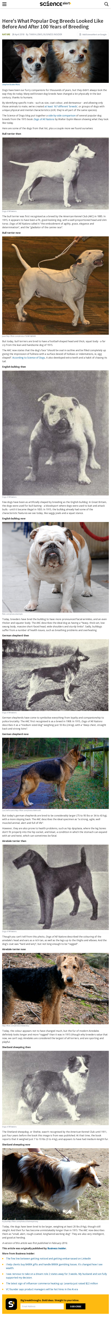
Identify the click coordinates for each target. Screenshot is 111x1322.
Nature (6, 34)
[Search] (106, 4)
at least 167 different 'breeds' (61, 106)
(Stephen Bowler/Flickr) (11, 84)
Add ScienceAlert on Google (94, 34)
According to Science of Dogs (28, 357)
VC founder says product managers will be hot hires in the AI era (42, 1289)
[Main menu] (4, 4)
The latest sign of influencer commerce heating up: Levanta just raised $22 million (52, 1283)
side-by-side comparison (62, 115)
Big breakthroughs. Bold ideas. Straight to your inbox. (49, 1300)
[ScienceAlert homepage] (55, 4)
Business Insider (56, 1248)
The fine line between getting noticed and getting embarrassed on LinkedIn (48, 1258)
